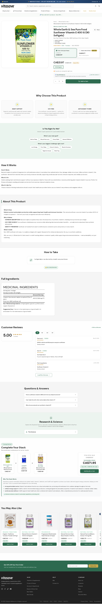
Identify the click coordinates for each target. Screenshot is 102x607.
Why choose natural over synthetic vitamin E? (38, 405)
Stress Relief (56, 139)
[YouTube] (10, 589)
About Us (80, 580)
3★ (52, 332)
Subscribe (93, 566)
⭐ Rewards (5, 1)
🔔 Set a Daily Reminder (51, 267)
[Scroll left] (1, 530)
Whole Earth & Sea (64, 21)
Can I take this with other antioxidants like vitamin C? (40, 400)
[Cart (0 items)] (99, 6)
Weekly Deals (92, 11)
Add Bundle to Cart (89, 471)
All (37, 332)
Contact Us (95, 1)
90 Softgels (58, 67)
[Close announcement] (99, 1)
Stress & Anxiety (54, 147)
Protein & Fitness (45, 11)
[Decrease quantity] (56, 81)
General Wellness (67, 139)
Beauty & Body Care (74, 11)
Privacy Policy (84, 601)
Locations (80, 583)
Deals (84, 11)
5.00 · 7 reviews (66, 45)
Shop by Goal (6, 11)
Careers (80, 591)
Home (55, 21)
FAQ (54, 580)
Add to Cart (84, 81)
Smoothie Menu (82, 594)
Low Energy (34, 147)
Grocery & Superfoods (59, 11)
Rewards (80, 586)
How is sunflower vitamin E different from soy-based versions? (43, 394)
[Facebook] (5, 589)
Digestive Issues (47, 150)
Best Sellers (30, 591)
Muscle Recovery (44, 139)
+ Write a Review (96, 327)
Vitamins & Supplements (30, 11)
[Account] (95, 6)
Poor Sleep (43, 147)
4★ (47, 332)
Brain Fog (57, 150)
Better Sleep (34, 139)
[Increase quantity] (63, 81)
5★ (42, 332)
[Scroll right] (100, 530)
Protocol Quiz (18, 11)
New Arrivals (30, 594)
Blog (79, 589)
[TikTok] (8, 589)
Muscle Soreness (66, 147)
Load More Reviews (42, 375)
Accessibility (97, 601)
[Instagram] (2, 589)
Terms (91, 601)
